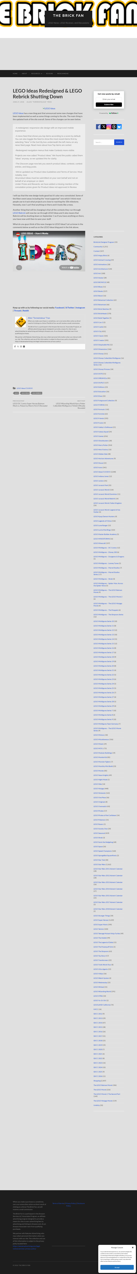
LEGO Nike (98, 784)
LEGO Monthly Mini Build (103, 766)
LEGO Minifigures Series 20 (104, 666)
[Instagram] (21, 347)
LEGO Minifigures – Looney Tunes (106, 563)
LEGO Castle (98, 327)
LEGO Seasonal (99, 833)
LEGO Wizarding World (102, 991)
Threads (17, 310)
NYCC (96, 1009)
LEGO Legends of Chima (102, 521)
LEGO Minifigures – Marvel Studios (107, 568)
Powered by (103, 113)
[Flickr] (24, 347)
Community (98, 247)
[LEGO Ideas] (49, 108)
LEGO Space (98, 846)
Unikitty (97, 1105)
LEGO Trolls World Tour (102, 965)
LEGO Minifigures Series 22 (104, 675)
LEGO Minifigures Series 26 (104, 692)
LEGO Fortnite (99, 414)
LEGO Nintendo (99, 793)
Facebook (59, 307)
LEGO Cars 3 (98, 322)
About (24, 73)
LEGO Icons (98, 467)
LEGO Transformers (101, 960)
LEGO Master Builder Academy (105, 534)
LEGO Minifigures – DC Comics (105, 548)
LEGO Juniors (99, 481)
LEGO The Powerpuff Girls (103, 947)
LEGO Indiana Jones (101, 476)
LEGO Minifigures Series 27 (104, 697)
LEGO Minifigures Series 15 (104, 643)
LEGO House (98, 463)
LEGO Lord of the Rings (102, 530)
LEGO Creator (99, 340)
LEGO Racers (98, 824)
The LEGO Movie (100, 1090)
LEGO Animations (100, 264)
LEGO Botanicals (100, 304)
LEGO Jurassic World (101, 490)
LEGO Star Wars (100, 864)
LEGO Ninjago (99, 788)
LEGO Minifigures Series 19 (104, 661)
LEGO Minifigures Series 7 (103, 710)
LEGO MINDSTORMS (102, 539)
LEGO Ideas (18, 113)
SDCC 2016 (98, 1032)
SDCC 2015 (98, 1027)
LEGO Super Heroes (101, 920)
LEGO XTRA (98, 996)
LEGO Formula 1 (100, 409)
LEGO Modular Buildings (103, 753)
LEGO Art (97, 273)
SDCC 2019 (98, 1045)
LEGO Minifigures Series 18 (104, 657)
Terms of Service (58, 1203)
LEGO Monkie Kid (100, 757)
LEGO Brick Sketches (101, 309)
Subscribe (108, 105)
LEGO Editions (99, 387)
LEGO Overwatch (100, 806)
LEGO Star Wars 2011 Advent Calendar (108, 869)
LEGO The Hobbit (100, 938)
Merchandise (63, 73)
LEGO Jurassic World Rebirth (104, 499)
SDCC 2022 (98, 1058)
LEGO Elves (98, 396)
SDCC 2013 (98, 1018)
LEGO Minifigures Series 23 (104, 679)
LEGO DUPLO (99, 383)
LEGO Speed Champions (103, 851)
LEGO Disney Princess (102, 369)
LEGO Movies (99, 771)
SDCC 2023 (98, 1063)
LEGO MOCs (98, 748)
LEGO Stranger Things (102, 916)
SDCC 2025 (98, 1072)
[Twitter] (18, 347)
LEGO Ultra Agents (101, 969)
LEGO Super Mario (100, 924)
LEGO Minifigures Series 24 (104, 684)
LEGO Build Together (101, 318)
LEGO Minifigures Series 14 (104, 639)
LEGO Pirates (99, 811)
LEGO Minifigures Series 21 (104, 670)
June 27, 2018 (18, 102)
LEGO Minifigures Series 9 (103, 719)
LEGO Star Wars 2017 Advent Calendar (108, 902)
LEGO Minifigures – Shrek (103, 579)
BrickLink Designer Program (104, 242)
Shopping (97, 1081)
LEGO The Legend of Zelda (103, 942)
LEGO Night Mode (100, 779)
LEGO (16, 393)
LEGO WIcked (99, 987)
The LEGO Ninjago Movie (103, 1101)
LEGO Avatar (98, 278)
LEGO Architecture (101, 269)
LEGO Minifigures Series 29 (104, 706)
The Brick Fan (68, 16)
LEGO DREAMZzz (100, 378)
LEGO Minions (99, 735)
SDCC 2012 (98, 1014)
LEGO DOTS (98, 374)
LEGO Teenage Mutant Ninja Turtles (107, 933)
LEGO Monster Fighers (102, 762)
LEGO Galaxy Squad (101, 432)
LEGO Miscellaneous (101, 739)
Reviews (49, 73)
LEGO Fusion (98, 423)
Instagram (80, 307)
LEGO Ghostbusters (101, 441)
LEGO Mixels (98, 744)
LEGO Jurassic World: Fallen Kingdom (108, 503)
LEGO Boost (98, 296)
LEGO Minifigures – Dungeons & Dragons (109, 557)
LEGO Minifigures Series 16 (104, 648)
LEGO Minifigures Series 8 (103, 715)
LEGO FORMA (99, 405)
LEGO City (97, 331)
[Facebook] (15, 347)
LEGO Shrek (98, 838)
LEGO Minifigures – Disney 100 (105, 552)
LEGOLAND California (102, 1005)
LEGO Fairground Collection (104, 400)
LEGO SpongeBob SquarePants (105, 855)
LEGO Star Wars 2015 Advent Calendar (108, 896)
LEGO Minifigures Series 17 (104, 652)
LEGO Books (98, 291)
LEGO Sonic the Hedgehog (103, 842)
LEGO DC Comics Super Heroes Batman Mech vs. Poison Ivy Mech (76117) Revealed (30, 403)
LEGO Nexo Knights (101, 775)
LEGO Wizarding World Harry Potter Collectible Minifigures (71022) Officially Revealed (69, 404)
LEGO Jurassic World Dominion (105, 494)
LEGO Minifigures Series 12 (104, 630)
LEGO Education (100, 391)
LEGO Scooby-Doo (101, 829)
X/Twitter (70, 307)
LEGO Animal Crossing (102, 260)
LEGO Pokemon (99, 820)
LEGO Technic (99, 929)
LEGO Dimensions (100, 349)
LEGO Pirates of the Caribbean (105, 815)
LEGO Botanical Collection (103, 300)
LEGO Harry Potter (101, 445)
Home (15, 73)
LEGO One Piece (100, 797)
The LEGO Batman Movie (103, 1085)
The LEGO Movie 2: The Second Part (107, 1094)
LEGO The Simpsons (101, 951)
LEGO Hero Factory (101, 449)
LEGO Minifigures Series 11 (104, 626)
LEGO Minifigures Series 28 (104, 701)
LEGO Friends (99, 418)
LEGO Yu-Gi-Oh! (100, 1000)
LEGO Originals (99, 802)
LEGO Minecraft (100, 543)
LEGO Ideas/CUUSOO (25, 388)
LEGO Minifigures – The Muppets (106, 610)
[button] (133, 1247)
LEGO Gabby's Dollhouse (103, 427)
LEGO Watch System (101, 978)
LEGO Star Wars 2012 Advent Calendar (108, 875)
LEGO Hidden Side (100, 454)
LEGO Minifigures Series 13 (104, 635)
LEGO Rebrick (19, 213)
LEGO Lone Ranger (101, 525)
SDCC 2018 (98, 1040)
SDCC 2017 (98, 1036)
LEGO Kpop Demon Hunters (104, 516)
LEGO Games (98, 436)
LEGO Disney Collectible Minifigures (107, 358)
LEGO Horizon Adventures (103, 458)
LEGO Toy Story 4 (100, 956)
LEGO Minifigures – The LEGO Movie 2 (108, 597)
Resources (35, 73)
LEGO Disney (98, 354)
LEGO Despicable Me (101, 345)
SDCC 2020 (98, 1049)
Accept (117, 1267)
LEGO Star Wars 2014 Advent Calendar (108, 889)
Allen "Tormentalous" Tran (39, 102)
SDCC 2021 (98, 1054)
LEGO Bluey (98, 287)
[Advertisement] (68, 54)
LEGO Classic (98, 336)
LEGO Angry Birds (100, 255)
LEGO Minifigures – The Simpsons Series (108, 614)
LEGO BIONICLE (100, 282)
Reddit (26, 310)
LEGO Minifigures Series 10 (104, 621)
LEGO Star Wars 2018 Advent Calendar (108, 909)
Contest (97, 251)
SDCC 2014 (98, 1023)
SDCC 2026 (98, 1076)
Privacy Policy (70, 1203)
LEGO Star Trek (99, 860)
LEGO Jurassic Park (101, 485)
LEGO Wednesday (100, 982)
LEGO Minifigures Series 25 (104, 688)
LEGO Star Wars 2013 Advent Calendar (108, 882)
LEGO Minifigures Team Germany (106, 724)
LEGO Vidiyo (98, 974)
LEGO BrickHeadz (100, 313)
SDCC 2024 (98, 1067)
